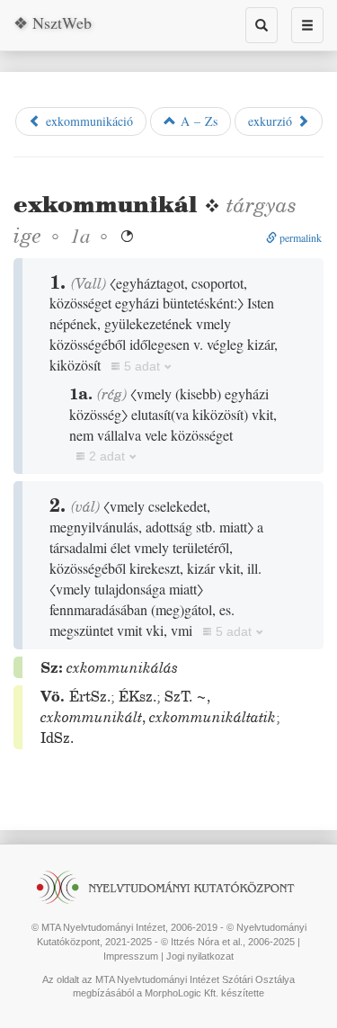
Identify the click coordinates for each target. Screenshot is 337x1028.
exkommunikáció (87, 121)
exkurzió (272, 121)
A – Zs (196, 121)
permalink (299, 237)
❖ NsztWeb (52, 22)
